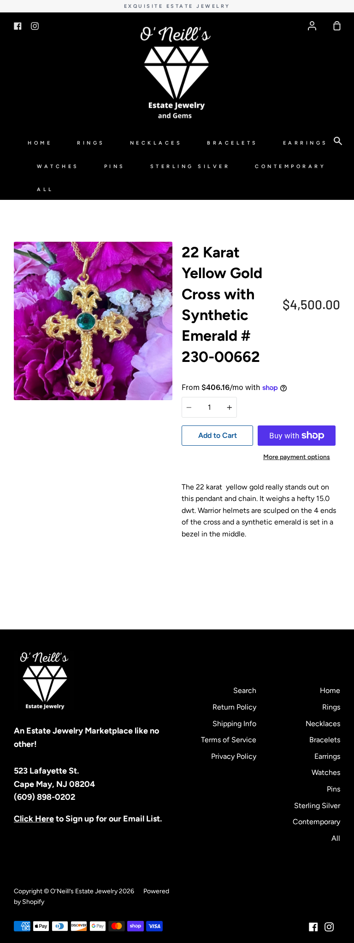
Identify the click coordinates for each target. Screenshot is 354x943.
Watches (58, 166)
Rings (91, 143)
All (45, 189)
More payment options (296, 457)
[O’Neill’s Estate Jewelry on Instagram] (329, 926)
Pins (114, 166)
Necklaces (156, 143)
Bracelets (232, 143)
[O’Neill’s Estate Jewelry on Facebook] (313, 926)
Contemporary (290, 166)
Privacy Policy (233, 756)
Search (244, 690)
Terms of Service (228, 739)
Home (40, 143)
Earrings (305, 143)
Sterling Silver (190, 166)
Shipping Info (234, 723)
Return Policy (234, 707)
